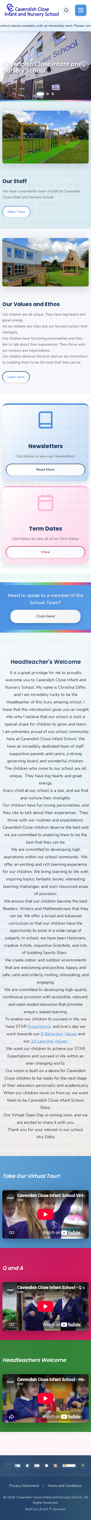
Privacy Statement (24, 1485)
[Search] (66, 10)
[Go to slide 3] (52, 93)
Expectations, (40, 1026)
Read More (45, 469)
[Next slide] (84, 65)
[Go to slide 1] (40, 93)
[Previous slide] (7, 65)
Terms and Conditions (64, 1485)
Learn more (15, 377)
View (45, 552)
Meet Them (16, 211)
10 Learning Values (49, 1041)
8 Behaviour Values (59, 1034)
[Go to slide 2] (47, 93)
